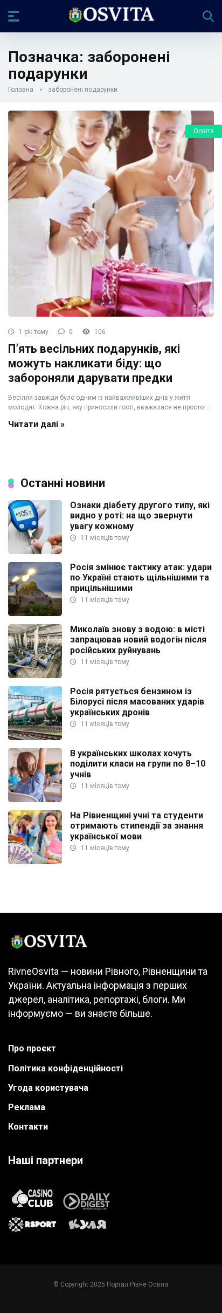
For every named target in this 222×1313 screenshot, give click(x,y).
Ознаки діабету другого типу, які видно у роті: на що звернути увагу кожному (140, 515)
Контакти (28, 1126)
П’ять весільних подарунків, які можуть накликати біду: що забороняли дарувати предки (94, 363)
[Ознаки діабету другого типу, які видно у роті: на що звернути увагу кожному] (35, 551)
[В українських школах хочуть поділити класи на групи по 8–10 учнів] (35, 799)
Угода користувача (48, 1088)
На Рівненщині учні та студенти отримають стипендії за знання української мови (136, 825)
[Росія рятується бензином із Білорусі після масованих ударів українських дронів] (35, 737)
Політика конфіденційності (65, 1068)
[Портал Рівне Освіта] (110, 15)
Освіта (203, 131)
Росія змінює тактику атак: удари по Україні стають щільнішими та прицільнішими (141, 577)
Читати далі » (36, 424)
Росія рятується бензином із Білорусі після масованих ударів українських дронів (137, 701)
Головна (20, 89)
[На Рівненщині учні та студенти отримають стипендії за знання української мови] (35, 861)
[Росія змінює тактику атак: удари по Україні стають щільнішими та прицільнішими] (35, 613)
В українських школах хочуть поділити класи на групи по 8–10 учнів (137, 763)
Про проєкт (32, 1048)
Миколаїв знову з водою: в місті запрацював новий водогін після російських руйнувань (138, 639)
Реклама (26, 1107)
